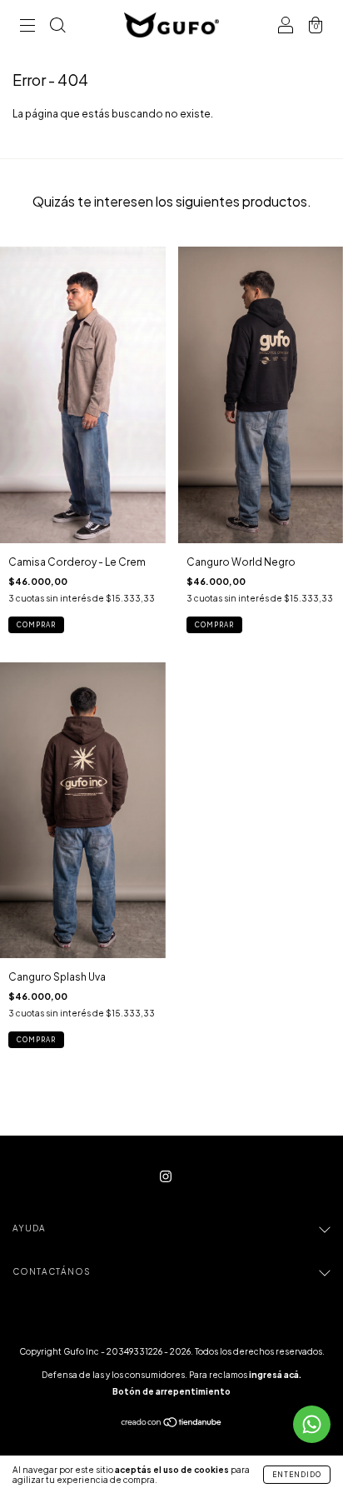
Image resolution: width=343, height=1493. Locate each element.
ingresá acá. (275, 1375)
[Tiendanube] (172, 1424)
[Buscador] (57, 27)
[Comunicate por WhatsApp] (312, 1424)
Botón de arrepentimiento (171, 1391)
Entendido (296, 1475)
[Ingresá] (285, 27)
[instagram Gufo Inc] (166, 1177)
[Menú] (27, 27)
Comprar (36, 625)
